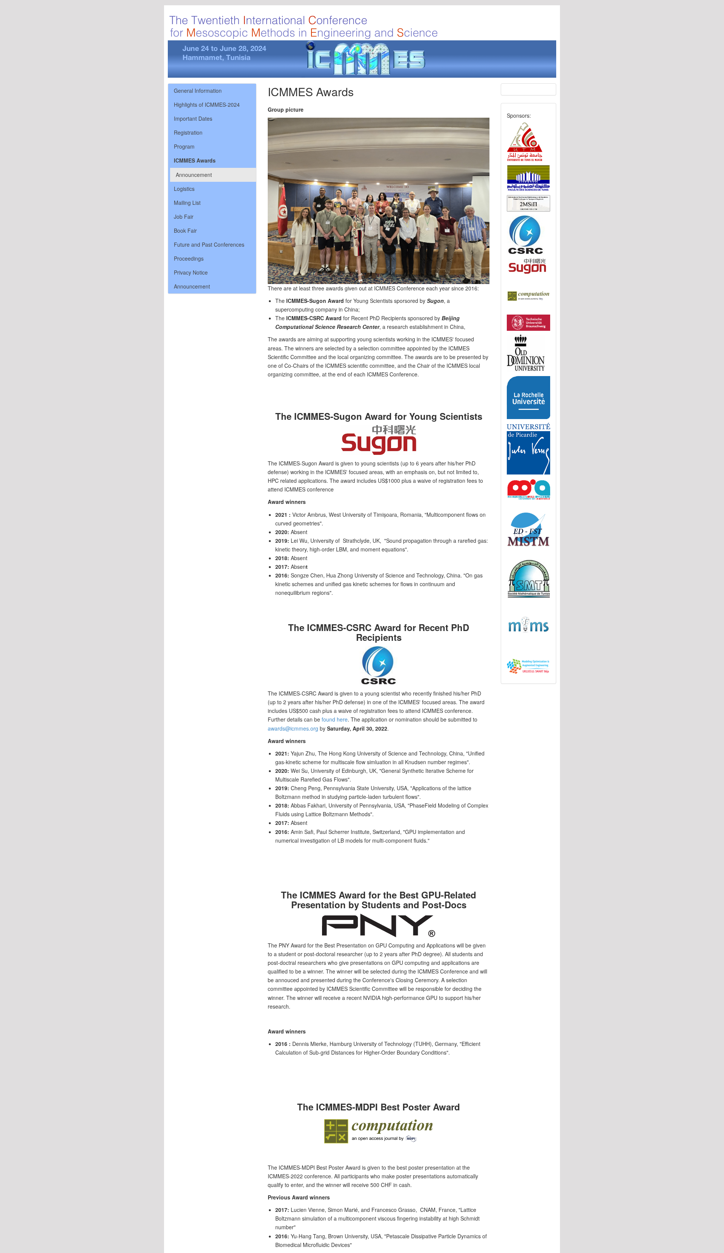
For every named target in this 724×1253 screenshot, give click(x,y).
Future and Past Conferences (209, 244)
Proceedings (189, 258)
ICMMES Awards (195, 160)
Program (184, 146)
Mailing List (187, 202)
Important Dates (193, 118)
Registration (188, 132)
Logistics (184, 188)
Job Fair (183, 216)
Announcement (194, 174)
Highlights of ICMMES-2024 (207, 104)
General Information (198, 90)
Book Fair (185, 230)
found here (335, 719)
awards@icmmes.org (293, 728)
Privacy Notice (191, 272)
